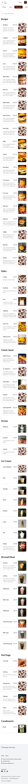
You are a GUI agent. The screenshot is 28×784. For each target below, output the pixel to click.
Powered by (6, 780)
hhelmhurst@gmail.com (8, 763)
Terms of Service (4, 778)
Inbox (6, 755)
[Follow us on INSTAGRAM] (4, 771)
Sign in (20, 2)
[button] (14, 28)
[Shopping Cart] (25, 2)
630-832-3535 (6, 761)
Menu (2, 755)
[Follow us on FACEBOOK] (2, 771)
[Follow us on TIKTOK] (7, 771)
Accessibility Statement (13, 778)
